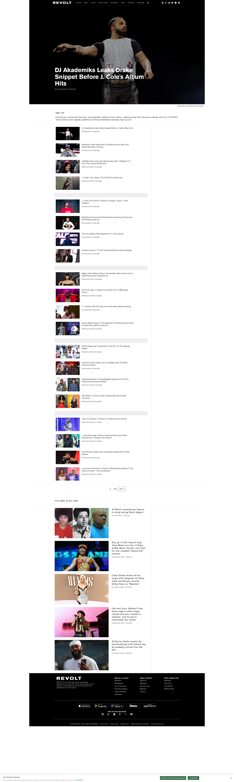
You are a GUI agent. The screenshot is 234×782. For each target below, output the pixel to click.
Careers (143, 692)
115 (115, 489)
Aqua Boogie (62, 89)
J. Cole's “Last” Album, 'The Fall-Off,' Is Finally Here (102, 177)
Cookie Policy (124, 724)
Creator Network (120, 692)
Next (121, 489)
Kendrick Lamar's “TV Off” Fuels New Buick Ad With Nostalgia (107, 250)
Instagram (163, 2)
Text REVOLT (168, 686)
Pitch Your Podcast (121, 689)
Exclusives (114, 2)
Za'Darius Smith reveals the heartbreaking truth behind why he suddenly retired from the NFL (129, 645)
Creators (131, 2)
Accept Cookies (193, 778)
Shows (78, 2)
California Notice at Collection (140, 724)
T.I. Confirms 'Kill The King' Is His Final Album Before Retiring (106, 306)
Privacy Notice (114, 724)
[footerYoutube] (131, 715)
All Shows (118, 681)
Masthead (143, 683)
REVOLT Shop (169, 689)
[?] (68, 133)
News (123, 2)
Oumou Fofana (119, 587)
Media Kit (143, 689)
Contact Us (168, 683)
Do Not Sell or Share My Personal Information (173, 778)
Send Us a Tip (145, 686)
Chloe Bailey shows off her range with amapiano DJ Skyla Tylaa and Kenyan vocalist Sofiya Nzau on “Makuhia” (128, 579)
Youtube (179, 3)
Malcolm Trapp (89, 167)
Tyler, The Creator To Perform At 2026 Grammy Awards (104, 419)
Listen (93, 2)
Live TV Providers (121, 686)
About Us (143, 681)
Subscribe (141, 2)
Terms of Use (104, 724)
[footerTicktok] (108, 715)
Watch (86, 2)
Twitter (176, 2)
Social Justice (103, 2)
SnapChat (169, 2)
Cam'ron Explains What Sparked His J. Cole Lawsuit (103, 234)
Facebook (172, 2)
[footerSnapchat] (114, 715)
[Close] (231, 778)
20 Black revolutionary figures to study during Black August (128, 511)
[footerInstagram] (102, 715)
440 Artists (118, 694)
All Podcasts (119, 683)
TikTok (166, 2)
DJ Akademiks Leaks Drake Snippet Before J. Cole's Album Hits (107, 128)
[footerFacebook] (120, 715)
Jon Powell (118, 515)
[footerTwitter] (125, 715)
